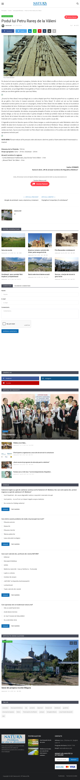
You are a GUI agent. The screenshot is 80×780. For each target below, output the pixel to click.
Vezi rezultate (15, 509)
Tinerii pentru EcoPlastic (30, 712)
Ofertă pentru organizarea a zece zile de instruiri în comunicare (33, 452)
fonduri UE (49, 708)
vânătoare (57, 708)
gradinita (65, 708)
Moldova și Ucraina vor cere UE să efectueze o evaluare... (45, 752)
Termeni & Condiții (71, 776)
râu (26, 708)
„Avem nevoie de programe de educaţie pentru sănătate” (31, 462)
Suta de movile (6, 250)
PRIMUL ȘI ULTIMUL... (20, 443)
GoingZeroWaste (51, 712)
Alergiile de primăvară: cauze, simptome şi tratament (21, 200)
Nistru (18, 712)
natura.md (8, 25)
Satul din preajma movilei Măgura (16, 688)
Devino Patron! (72, 17)
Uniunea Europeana (8, 712)
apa (3, 716)
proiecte (32, 708)
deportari (40, 708)
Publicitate (61, 776)
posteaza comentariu (10, 331)
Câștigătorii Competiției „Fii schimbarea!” (54, 200)
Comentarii (7, 286)
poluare (42, 712)
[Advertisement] (40, 357)
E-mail (3, 299)
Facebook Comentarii (22, 286)
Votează (5, 509)
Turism (10, 10)
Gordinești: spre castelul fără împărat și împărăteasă (11, 275)
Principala (3, 10)
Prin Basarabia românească (65, 250)
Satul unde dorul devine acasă (38, 274)
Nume (3, 290)
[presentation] (71, 643)
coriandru (5, 708)
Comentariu (5, 307)
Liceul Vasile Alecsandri (65, 712)
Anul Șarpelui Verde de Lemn (45, 741)
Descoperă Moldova (18, 10)
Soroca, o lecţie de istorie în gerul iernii (65, 275)
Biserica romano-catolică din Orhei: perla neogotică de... (38, 251)
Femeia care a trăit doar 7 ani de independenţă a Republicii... (32, 472)
